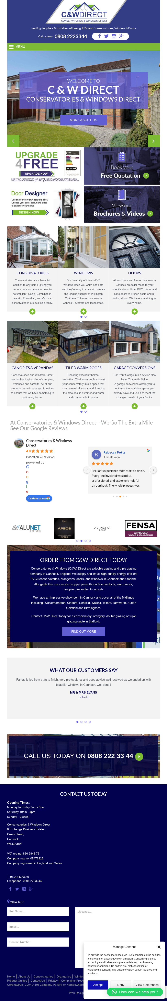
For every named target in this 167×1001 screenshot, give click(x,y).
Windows (80, 976)
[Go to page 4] (117, 496)
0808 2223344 (71, 36)
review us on (37, 498)
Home (11, 976)
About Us (24, 976)
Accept (98, 984)
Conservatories (43, 976)
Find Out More (83, 631)
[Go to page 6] (123, 496)
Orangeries (64, 976)
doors (80, 579)
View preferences (147, 984)
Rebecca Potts (114, 452)
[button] (159, 947)
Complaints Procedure (75, 980)
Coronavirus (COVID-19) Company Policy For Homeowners (45, 984)
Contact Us (38, 980)
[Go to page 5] (120, 496)
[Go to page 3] (113, 496)
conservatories (48, 579)
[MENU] (9, 46)
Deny (120, 984)
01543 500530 (19, 876)
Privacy (53, 980)
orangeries (68, 579)
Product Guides (17, 980)
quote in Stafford (88, 621)
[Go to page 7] (126, 496)
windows (97, 579)
